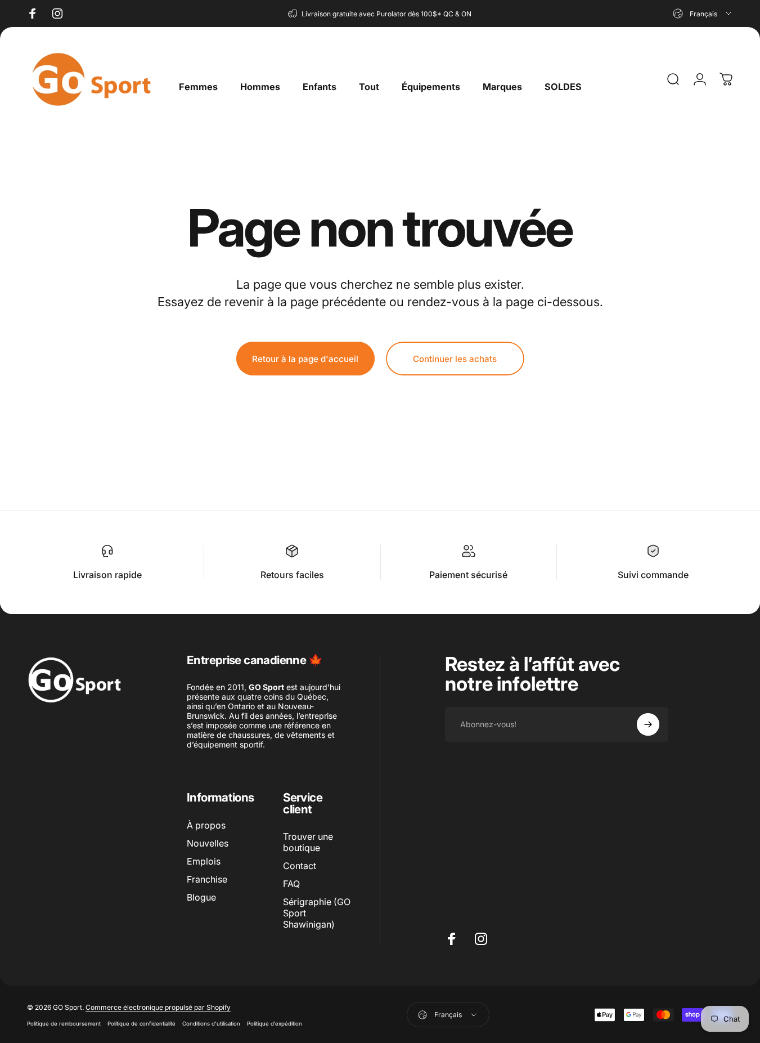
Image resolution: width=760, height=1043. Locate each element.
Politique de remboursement (64, 1023)
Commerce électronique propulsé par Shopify (158, 1007)
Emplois (204, 861)
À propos (206, 825)
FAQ (291, 883)
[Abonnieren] (648, 724)
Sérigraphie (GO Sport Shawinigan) (316, 913)
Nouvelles (207, 843)
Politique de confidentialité (141, 1023)
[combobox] (703, 13)
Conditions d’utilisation (211, 1023)
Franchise (207, 879)
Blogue (201, 897)
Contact (299, 865)
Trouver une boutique (308, 842)
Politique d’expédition (274, 1023)
